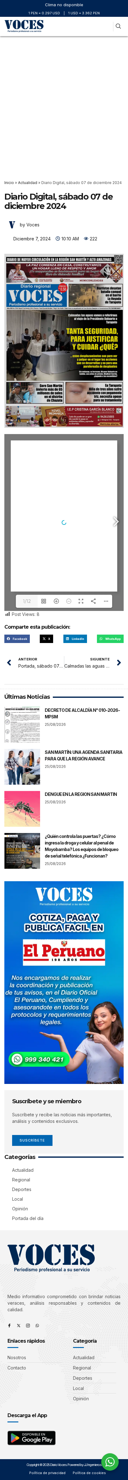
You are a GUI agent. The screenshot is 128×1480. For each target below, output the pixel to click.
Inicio (9, 182)
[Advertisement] (64, 103)
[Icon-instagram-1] (28, 1325)
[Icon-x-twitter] (19, 1325)
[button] (106, 26)
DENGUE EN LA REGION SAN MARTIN (81, 794)
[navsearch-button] (118, 26)
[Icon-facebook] (9, 1325)
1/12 (27, 601)
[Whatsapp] (37, 1325)
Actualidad (27, 182)
